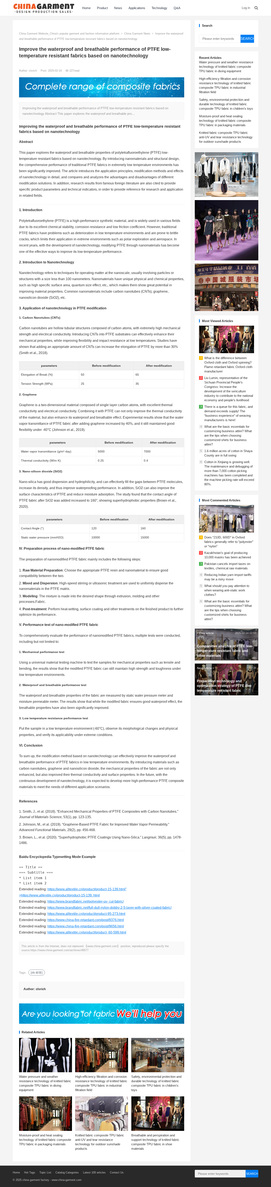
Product (102, 8)
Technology (159, 8)
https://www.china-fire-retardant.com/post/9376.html (85, 920)
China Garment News (137, 33)
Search (247, 38)
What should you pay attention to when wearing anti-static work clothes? (226, 590)
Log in (246, 8)
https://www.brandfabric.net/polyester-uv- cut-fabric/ (85, 901)
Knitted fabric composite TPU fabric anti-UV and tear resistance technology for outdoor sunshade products (226, 137)
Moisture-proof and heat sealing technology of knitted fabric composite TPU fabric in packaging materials (45, 1139)
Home (86, 8)
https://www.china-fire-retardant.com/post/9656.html (85, 926)
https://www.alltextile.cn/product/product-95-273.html (86, 914)
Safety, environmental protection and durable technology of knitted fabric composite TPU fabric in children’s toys (226, 104)
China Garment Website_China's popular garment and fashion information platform (69, 33)
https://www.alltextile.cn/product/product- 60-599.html (86, 932)
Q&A (177, 8)
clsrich (33, 70)
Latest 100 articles (94, 1172)
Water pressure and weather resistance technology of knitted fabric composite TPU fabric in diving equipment (226, 66)
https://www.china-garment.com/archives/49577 (59, 950)
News (118, 8)
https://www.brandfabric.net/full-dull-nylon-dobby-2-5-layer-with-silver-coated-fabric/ (109, 907)
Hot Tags (29, 1172)
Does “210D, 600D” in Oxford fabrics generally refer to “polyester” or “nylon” (228, 541)
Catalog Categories (67, 1172)
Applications (137, 8)
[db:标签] (37, 972)
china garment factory (35, 1179)
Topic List (45, 1172)
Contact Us (117, 1172)
